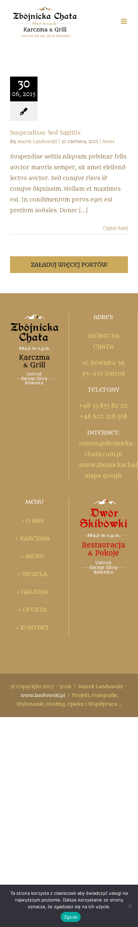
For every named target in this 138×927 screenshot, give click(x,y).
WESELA (34, 574)
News (108, 141)
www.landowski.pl (42, 695)
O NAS (35, 521)
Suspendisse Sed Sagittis (45, 132)
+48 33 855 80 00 (103, 406)
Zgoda (70, 917)
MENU (34, 556)
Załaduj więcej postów (69, 265)
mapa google (103, 476)
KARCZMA (35, 538)
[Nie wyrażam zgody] (129, 905)
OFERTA (35, 610)
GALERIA (34, 592)
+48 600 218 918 (103, 416)
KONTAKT (34, 627)
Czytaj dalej (115, 228)
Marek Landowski (37, 141)
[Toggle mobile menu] (124, 21)
